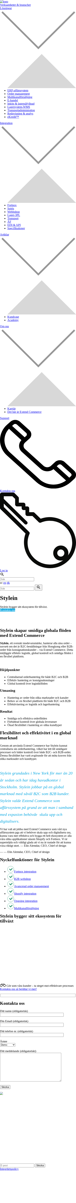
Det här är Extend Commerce (24, 411)
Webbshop (13, 211)
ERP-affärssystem (17, 90)
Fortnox (12, 205)
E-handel (12, 100)
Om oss (4, 326)
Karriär (11, 408)
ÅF (9, 221)
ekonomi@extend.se (37, 1152)
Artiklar (4, 234)
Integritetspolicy (9, 1169)
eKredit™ (13, 116)
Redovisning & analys (20, 113)
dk (8, 582)
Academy (13, 320)
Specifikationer (16, 228)
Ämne (3, 1041)
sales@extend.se (34, 1148)
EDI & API (14, 225)
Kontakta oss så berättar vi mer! (18, 989)
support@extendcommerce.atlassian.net (35, 1145)
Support (4, 418)
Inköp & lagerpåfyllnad (20, 103)
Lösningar (6, 8)
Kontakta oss (7, 610)
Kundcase (13, 316)
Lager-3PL (13, 215)
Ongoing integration (25, 900)
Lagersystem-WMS (18, 106)
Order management (18, 93)
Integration (6, 123)
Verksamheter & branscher (15, 4)
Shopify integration (25, 893)
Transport (12, 218)
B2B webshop (22, 878)
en (4, 582)
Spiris (10, 208)
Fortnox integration (25, 871)
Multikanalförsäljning (19, 97)
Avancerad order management (31, 886)
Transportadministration (21, 110)
